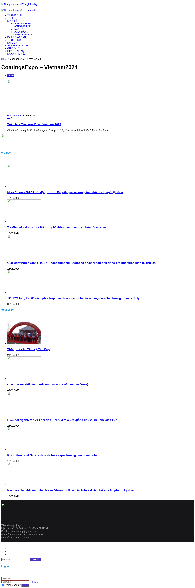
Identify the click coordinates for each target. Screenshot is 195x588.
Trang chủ (14, 15)
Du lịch (12, 43)
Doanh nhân (15, 51)
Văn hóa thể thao (19, 45)
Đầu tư (18, 29)
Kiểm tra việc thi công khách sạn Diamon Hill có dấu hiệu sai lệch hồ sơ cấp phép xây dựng (71, 490)
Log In (25, 585)
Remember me (12, 585)
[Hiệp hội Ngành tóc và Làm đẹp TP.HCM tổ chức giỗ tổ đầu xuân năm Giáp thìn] (24, 414)
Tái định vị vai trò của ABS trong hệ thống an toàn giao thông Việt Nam (56, 227)
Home (4, 59)
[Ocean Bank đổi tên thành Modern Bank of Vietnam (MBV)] (24, 378)
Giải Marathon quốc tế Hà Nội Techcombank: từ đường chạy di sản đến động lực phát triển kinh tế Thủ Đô (81, 262)
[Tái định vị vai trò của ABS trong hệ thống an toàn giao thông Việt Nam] (24, 221)
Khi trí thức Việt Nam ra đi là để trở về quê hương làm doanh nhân (53, 455)
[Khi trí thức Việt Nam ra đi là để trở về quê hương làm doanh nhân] (24, 449)
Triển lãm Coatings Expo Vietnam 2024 (34, 124)
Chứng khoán (22, 34)
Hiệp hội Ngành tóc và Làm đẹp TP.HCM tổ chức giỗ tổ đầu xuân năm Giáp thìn (62, 420)
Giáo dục (13, 48)
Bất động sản (16, 37)
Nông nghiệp (22, 26)
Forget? (34, 581)
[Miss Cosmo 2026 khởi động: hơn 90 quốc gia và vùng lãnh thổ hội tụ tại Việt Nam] (24, 186)
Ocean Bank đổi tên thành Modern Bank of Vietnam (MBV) (47, 384)
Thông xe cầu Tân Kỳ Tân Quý (28, 349)
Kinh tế (12, 21)
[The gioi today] (19, 4)
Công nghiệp (22, 23)
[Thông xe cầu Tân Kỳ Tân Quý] (24, 343)
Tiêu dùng (14, 40)
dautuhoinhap (14, 115)
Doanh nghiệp (16, 53)
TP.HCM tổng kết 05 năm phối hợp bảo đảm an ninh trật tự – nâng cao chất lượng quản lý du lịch (74, 298)
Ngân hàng (20, 32)
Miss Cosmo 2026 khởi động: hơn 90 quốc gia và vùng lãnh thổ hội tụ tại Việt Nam (65, 192)
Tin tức (12, 18)
